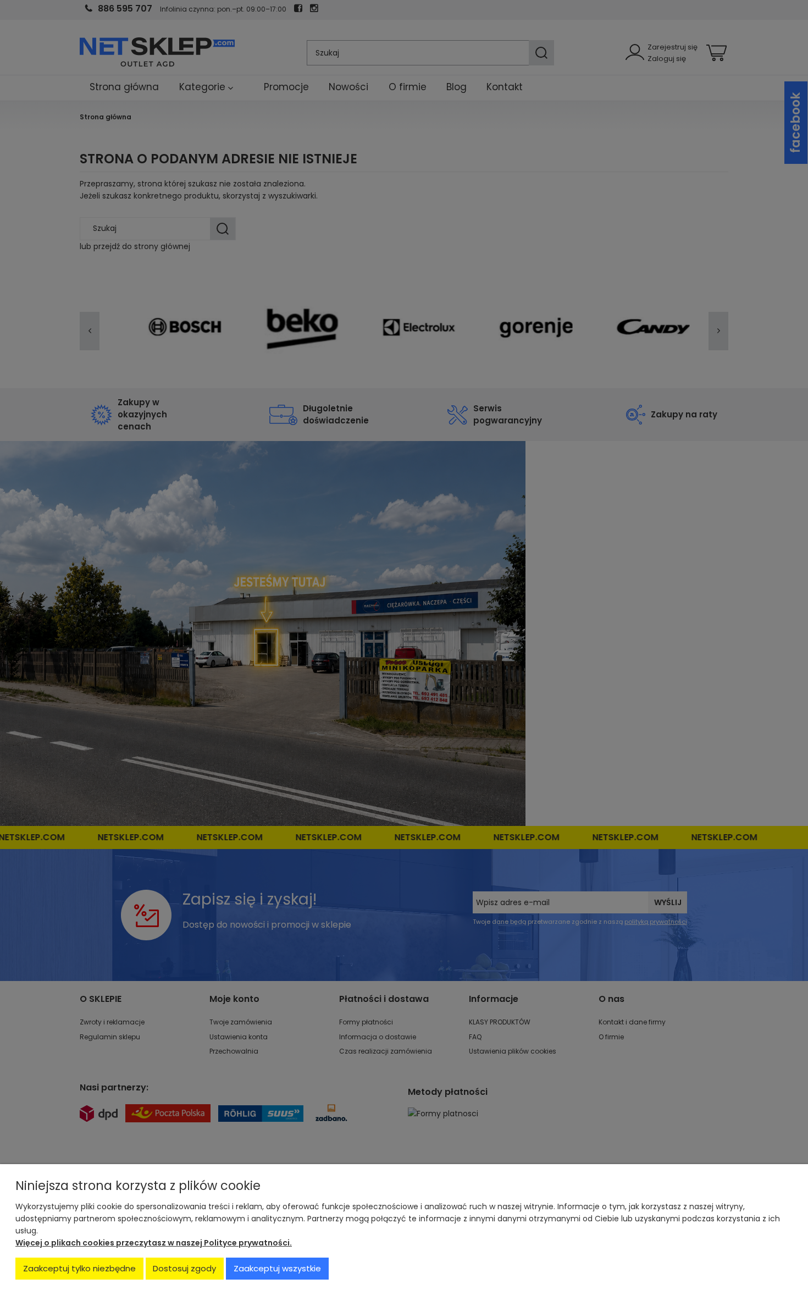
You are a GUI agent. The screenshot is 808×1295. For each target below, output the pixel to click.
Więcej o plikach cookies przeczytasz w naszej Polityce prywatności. (153, 1242)
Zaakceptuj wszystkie (277, 1268)
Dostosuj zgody (184, 1268)
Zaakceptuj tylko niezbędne (79, 1268)
